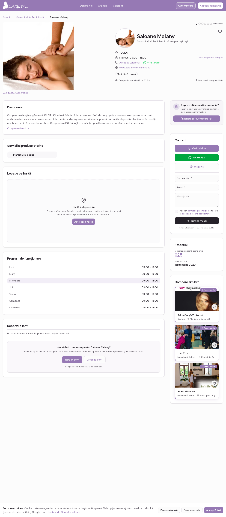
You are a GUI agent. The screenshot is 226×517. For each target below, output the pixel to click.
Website (199, 166)
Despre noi (86, 5)
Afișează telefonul (129, 62)
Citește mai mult (17, 128)
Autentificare (185, 5)
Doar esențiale (192, 510)
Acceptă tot (213, 510)
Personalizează (169, 510)
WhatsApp (153, 62)
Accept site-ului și (199, 212)
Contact (118, 5)
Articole (102, 5)
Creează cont (95, 359)
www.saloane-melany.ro (133, 67)
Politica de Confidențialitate (64, 512)
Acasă (6, 17)
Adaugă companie (210, 5)
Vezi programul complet (211, 57)
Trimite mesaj (199, 220)
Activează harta (83, 221)
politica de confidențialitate (196, 213)
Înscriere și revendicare (195, 118)
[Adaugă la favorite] (220, 31)
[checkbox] (176, 211)
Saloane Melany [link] (59, 17)
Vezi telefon (199, 148)
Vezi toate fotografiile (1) (17, 92)
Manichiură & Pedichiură (30, 17)
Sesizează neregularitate (210, 80)
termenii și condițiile (198, 210)
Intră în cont (72, 359)
